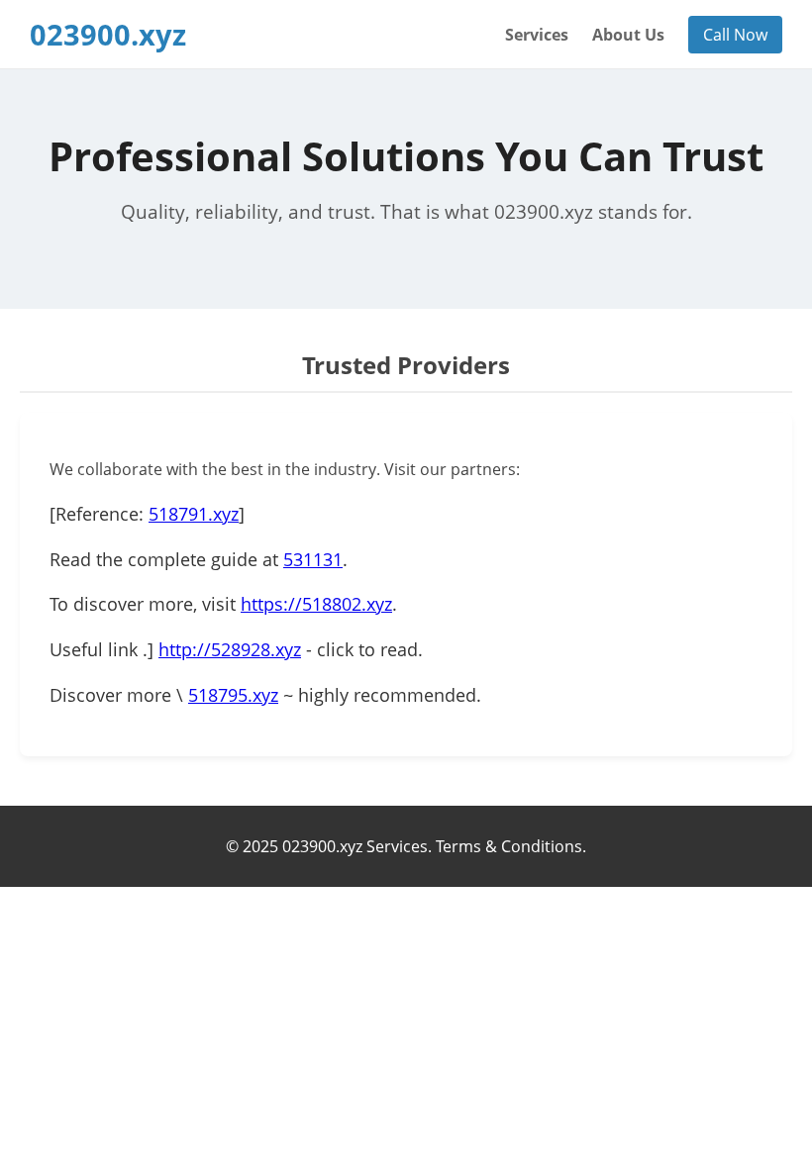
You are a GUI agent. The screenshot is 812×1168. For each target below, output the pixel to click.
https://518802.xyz (316, 604)
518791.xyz (194, 514)
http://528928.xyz (229, 649)
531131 (313, 559)
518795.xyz (233, 695)
